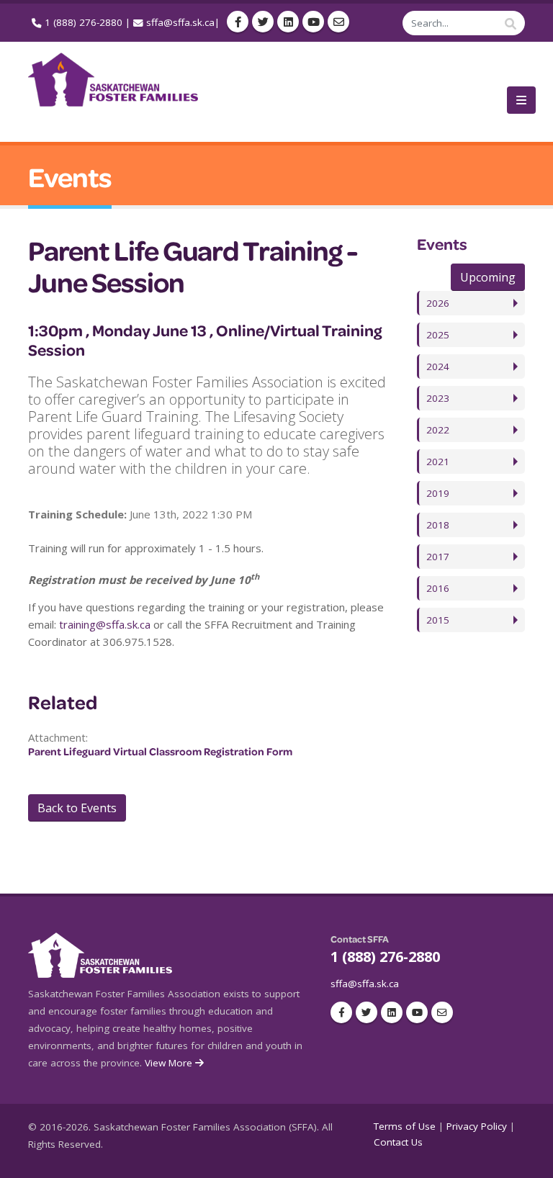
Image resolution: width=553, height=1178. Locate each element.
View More (170, 1062)
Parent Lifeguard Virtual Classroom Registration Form (160, 751)
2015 (437, 619)
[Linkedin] (288, 21)
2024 (437, 366)
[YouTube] (313, 21)
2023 (437, 398)
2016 (437, 588)
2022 (437, 429)
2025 (437, 334)
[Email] (338, 21)
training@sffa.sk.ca (104, 624)
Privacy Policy (476, 1126)
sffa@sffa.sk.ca (180, 22)
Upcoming (488, 277)
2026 (437, 303)
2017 (437, 556)
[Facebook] (237, 21)
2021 (437, 461)
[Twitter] (263, 21)
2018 (437, 524)
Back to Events (77, 808)
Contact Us (398, 1142)
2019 (437, 493)
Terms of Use (405, 1126)
